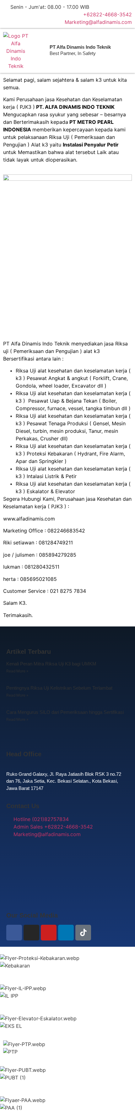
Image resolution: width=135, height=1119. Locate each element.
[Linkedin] (66, 932)
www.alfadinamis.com (29, 518)
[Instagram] (31, 932)
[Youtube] (49, 932)
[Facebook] (14, 932)
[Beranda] (15, 51)
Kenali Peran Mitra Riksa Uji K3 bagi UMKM (51, 663)
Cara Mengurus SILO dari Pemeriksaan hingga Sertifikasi (65, 712)
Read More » (17, 671)
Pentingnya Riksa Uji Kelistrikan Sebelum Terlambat (59, 688)
